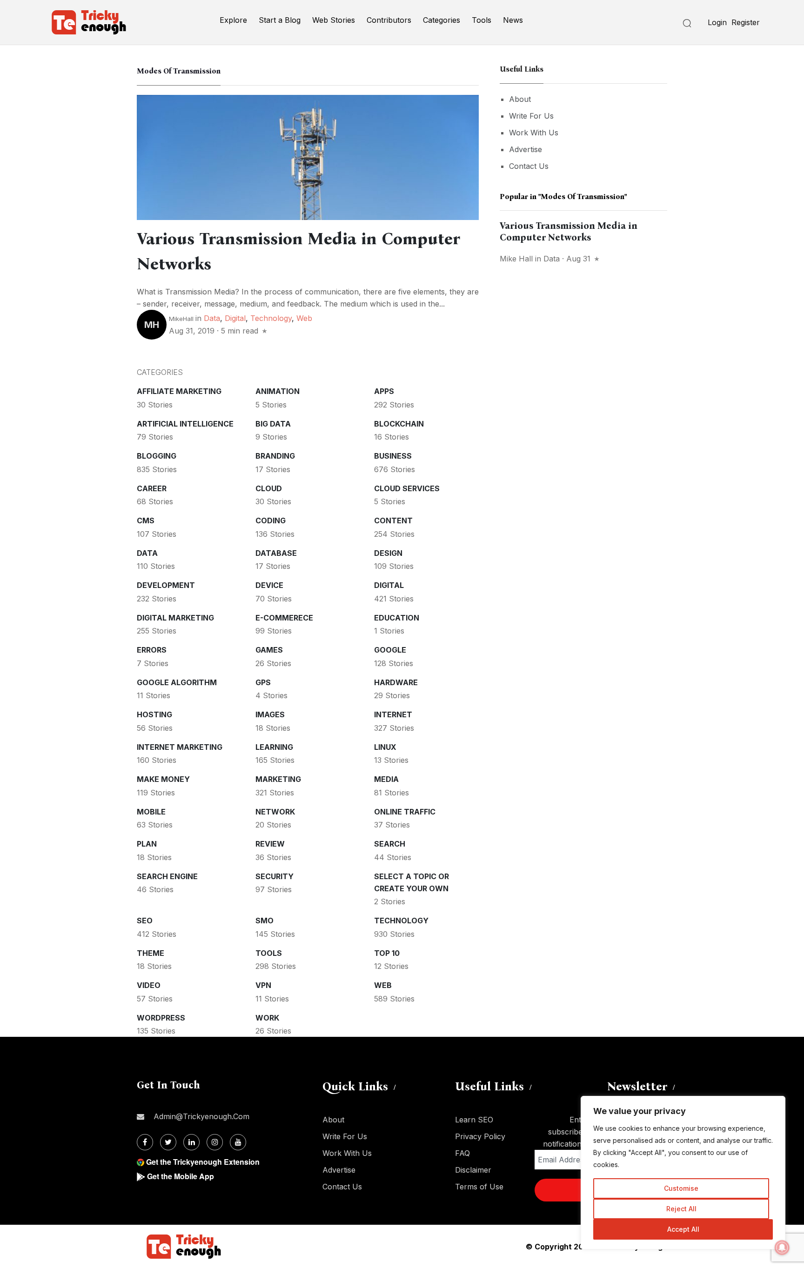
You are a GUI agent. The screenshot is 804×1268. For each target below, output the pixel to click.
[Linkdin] (191, 1142)
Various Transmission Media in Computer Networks (568, 231)
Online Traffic (405, 811)
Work (267, 1017)
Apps (384, 391)
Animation (277, 391)
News (513, 20)
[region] (683, 1172)
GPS (263, 682)
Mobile (151, 811)
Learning (274, 747)
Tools (481, 20)
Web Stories (333, 20)
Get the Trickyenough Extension (203, 1161)
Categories (441, 20)
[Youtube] (238, 1142)
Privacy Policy (480, 1136)
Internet (393, 714)
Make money (163, 779)
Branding (275, 455)
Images (270, 714)
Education (396, 617)
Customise (681, 1188)
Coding (270, 520)
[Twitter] (168, 1142)
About (520, 99)
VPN (263, 985)
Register (745, 22)
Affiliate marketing (179, 391)
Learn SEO (474, 1119)
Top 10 (387, 953)
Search (389, 843)
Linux (385, 747)
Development (166, 585)
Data (212, 318)
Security (274, 876)
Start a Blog (280, 20)
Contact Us (529, 166)
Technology (271, 318)
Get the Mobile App (180, 1176)
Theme (150, 953)
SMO (264, 920)
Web (304, 318)
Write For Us (531, 115)
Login (717, 22)
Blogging (156, 455)
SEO (145, 920)
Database (276, 553)
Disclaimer (473, 1170)
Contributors (389, 20)
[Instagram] (215, 1142)
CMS (145, 520)
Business (393, 455)
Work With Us (533, 132)
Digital (235, 318)
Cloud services (407, 488)
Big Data (273, 423)
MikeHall (181, 318)
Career (152, 488)
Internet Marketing (179, 747)
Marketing (278, 779)
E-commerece (284, 617)
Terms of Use (479, 1186)
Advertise (525, 149)
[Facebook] (145, 1142)
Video (149, 985)
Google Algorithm (177, 682)
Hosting (154, 714)
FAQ (462, 1153)
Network (275, 811)
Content (393, 520)
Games (269, 649)
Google (390, 649)
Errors (152, 649)
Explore (233, 20)
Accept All (683, 1229)
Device (269, 585)
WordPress (161, 1017)
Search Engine (167, 876)
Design (388, 553)
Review (270, 843)
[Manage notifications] (782, 1247)
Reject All (681, 1209)
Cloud (268, 488)
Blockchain (399, 423)
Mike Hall (516, 258)
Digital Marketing (175, 617)
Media (386, 779)
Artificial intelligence (185, 423)
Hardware (396, 682)
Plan (147, 843)
